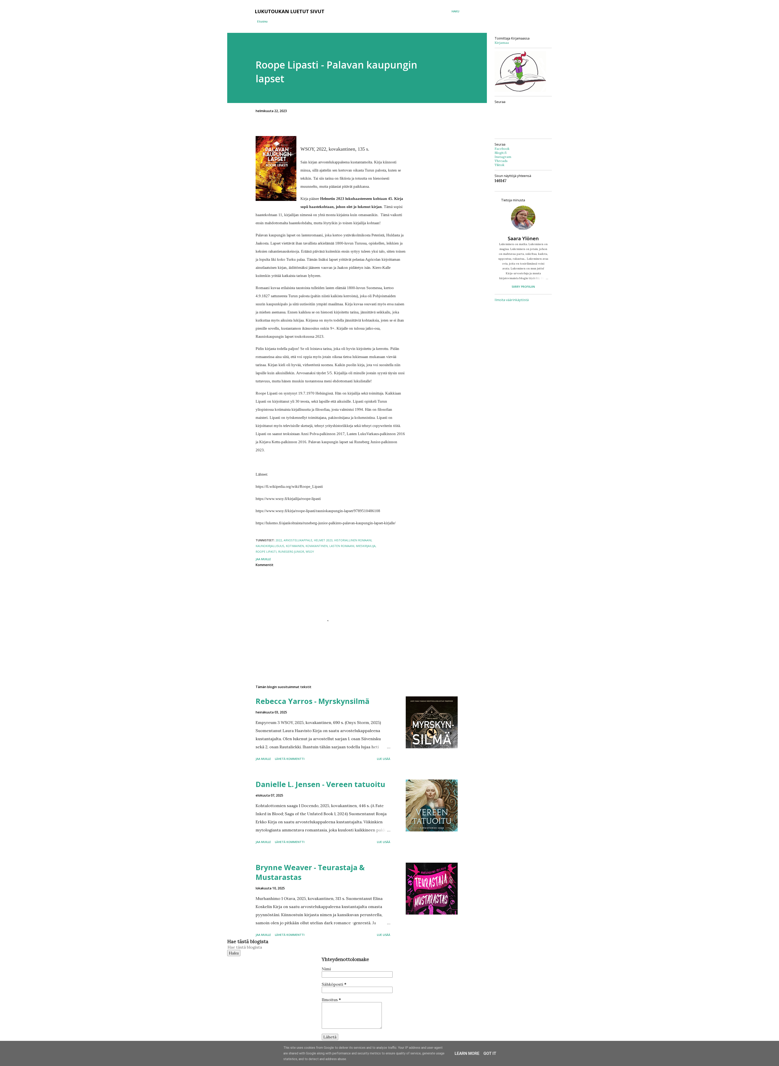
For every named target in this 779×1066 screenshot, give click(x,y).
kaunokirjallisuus (270, 546)
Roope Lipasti (266, 551)
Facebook (502, 149)
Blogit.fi (501, 153)
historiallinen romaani (352, 540)
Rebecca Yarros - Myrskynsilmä (312, 701)
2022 (278, 540)
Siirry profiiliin (523, 286)
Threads (501, 161)
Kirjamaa (502, 43)
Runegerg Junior (291, 551)
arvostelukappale (298, 540)
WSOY (310, 551)
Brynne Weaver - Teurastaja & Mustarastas (310, 872)
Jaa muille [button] (263, 559)
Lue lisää (383, 759)
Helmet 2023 (323, 540)
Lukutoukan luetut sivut (289, 11)
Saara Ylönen (523, 238)
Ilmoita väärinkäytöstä (512, 300)
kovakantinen (317, 546)
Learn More (467, 1053)
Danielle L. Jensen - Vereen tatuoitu (320, 784)
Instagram (503, 157)
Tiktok (499, 165)
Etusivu (262, 21)
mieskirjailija (366, 546)
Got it (489, 1053)
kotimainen (295, 546)
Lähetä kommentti (289, 759)
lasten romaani (341, 546)
